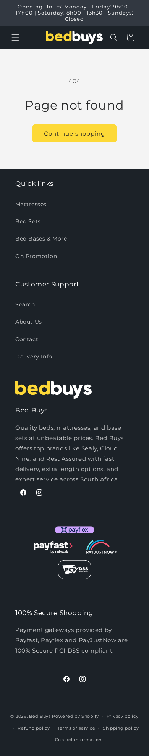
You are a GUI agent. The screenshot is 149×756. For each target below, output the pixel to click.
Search (25, 304)
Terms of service (76, 728)
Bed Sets (28, 221)
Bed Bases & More (41, 238)
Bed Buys (40, 716)
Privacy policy (123, 716)
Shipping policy (121, 728)
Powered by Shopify (75, 716)
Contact (26, 339)
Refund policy (34, 728)
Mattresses (31, 204)
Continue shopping (74, 133)
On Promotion (36, 256)
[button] (15, 37)
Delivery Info (33, 356)
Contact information (78, 739)
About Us (28, 321)
